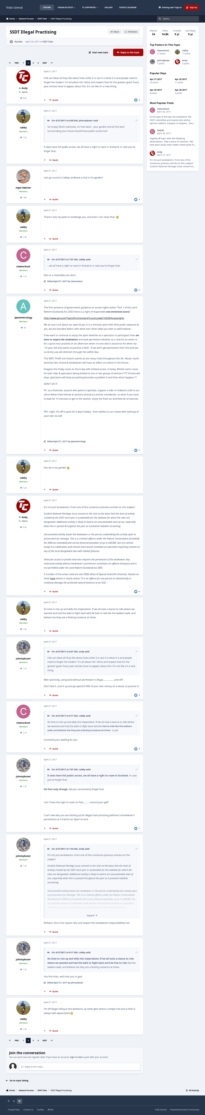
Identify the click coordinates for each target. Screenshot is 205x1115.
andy (81, 651)
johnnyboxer (86, 120)
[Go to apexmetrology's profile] (23, 306)
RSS (51, 1109)
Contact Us (28, 1109)
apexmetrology (23, 317)
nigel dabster (23, 187)
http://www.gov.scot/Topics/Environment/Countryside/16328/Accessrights (84, 318)
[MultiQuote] (45, 100)
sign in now (76, 1057)
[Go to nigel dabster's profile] (23, 176)
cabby (23, 127)
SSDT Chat (47, 41)
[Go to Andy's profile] (23, 77)
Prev (17, 63)
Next (45, 63)
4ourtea (18, 41)
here (52, 578)
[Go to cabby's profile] (23, 116)
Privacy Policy (14, 1109)
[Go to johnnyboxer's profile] (23, 647)
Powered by (184, 1109)
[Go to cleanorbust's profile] (23, 255)
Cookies (40, 1109)
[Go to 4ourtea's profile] (11, 41)
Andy (25, 88)
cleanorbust (23, 266)
